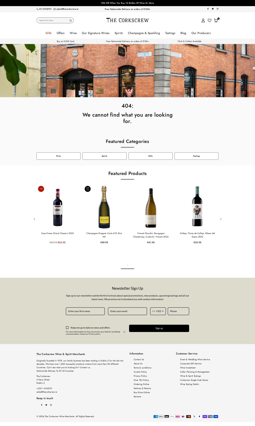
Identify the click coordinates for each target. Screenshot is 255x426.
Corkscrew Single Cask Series (194, 379)
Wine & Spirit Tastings (190, 375)
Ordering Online (141, 383)
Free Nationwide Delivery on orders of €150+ (127, 9)
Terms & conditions (142, 366)
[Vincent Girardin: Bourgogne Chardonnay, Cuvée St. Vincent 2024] (151, 206)
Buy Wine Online (142, 391)
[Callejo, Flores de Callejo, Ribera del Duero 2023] (197, 206)
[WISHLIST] (209, 20)
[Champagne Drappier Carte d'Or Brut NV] (104, 206)
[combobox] (158, 310)
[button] (220, 218)
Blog (171, 32)
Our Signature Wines (103, 32)
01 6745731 (45, 9)
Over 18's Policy (141, 379)
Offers (75, 32)
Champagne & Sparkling (141, 32)
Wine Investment (188, 366)
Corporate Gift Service (190, 362)
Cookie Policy (140, 371)
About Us (138, 362)
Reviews (137, 395)
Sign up (159, 327)
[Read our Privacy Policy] (124, 331)
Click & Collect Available (189, 40)
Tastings (161, 32)
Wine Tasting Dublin (189, 383)
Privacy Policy (140, 375)
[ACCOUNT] (203, 20)
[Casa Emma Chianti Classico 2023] (57, 206)
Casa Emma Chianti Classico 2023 (57, 232)
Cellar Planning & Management (194, 371)
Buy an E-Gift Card (65, 40)
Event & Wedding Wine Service (195, 358)
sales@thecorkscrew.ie (67, 9)
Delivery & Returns (142, 387)
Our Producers (185, 32)
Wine (85, 32)
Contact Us (139, 358)
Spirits (121, 32)
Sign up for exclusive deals (127, 3)
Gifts (65, 32)
